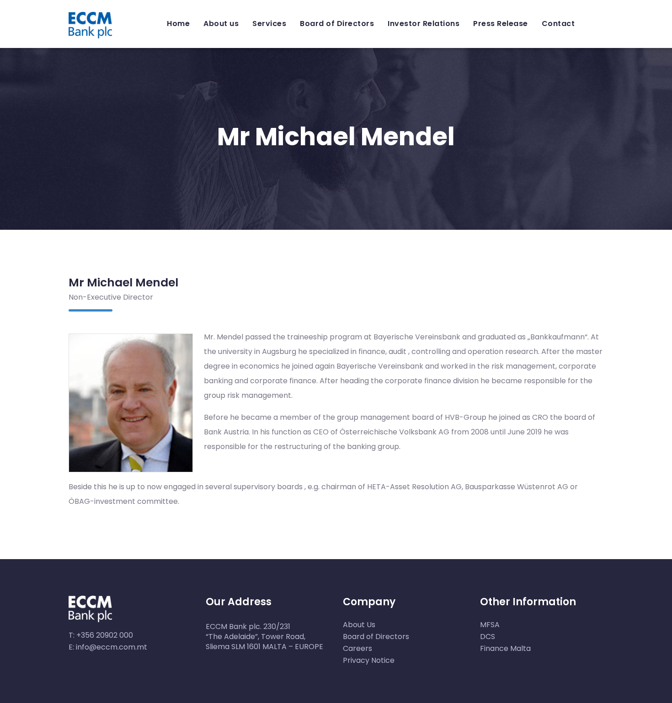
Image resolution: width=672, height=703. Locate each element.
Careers (357, 648)
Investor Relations (423, 23)
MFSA (490, 624)
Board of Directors (337, 23)
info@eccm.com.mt (111, 647)
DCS (487, 636)
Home (178, 23)
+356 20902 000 (104, 635)
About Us (359, 624)
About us (221, 23)
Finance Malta (505, 648)
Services (269, 23)
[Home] (90, 21)
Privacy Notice (369, 660)
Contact (558, 23)
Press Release (500, 23)
